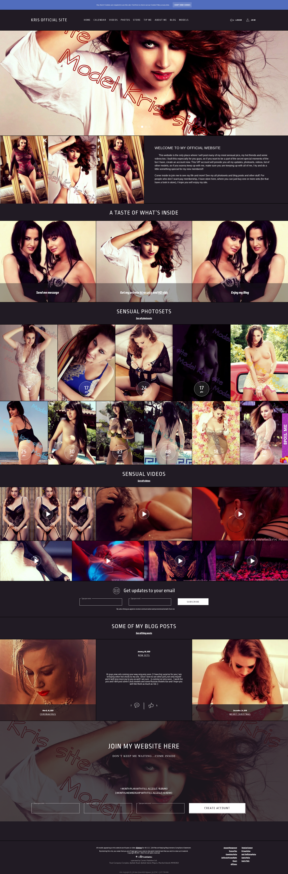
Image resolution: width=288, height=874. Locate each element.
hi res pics (146, 292)
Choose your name (39, 803)
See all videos (144, 481)
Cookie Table (245, 861)
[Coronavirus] (48, 640)
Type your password (144, 803)
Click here (139, 848)
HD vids (163, 292)
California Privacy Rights (229, 858)
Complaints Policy (231, 854)
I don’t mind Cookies (182, 5)
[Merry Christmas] (240, 640)
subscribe (193, 602)
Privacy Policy (246, 851)
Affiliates (234, 864)
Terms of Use (233, 851)
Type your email (136, 598)
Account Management (230, 848)
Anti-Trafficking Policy (249, 854)
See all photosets (144, 318)
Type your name (86, 598)
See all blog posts (144, 633)
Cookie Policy (246, 858)
